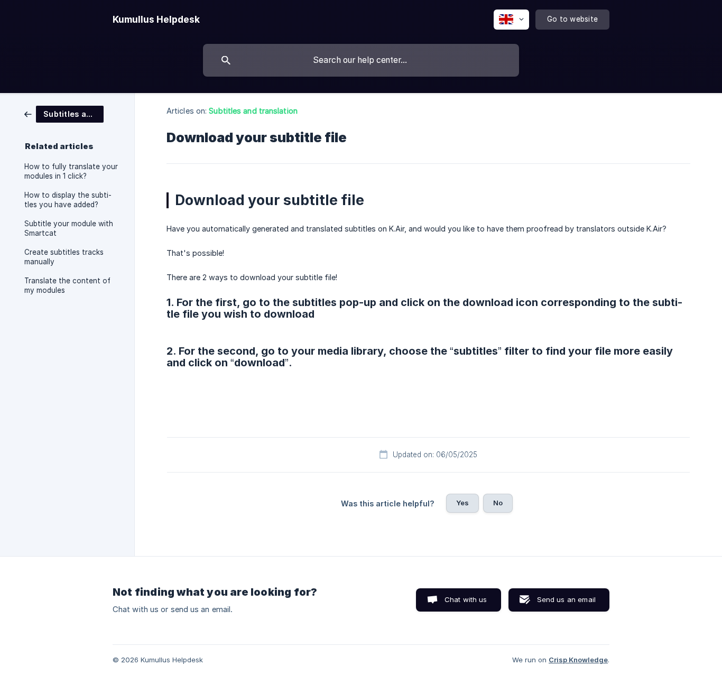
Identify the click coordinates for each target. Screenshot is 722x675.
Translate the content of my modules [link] (67, 285)
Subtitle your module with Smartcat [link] (68, 228)
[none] (156, 20)
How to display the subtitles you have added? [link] (68, 200)
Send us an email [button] (566, 599)
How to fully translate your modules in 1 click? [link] (71, 171)
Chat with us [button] (466, 599)
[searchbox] (361, 60)
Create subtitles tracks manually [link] (64, 257)
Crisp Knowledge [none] (578, 659)
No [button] (498, 502)
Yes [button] (462, 502)
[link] (64, 113)
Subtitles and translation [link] (253, 110)
